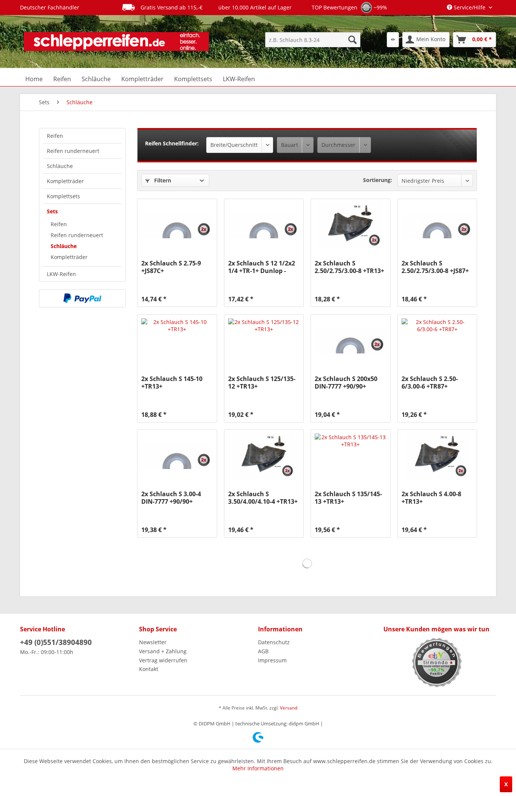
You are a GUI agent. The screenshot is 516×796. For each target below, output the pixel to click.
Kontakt (148, 669)
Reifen (55, 135)
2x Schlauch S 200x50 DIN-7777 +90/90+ (346, 382)
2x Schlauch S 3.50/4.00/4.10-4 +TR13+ (263, 497)
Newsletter (153, 642)
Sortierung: (377, 180)
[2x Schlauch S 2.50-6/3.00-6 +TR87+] (437, 341)
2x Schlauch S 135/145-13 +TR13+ (348, 497)
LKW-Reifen (61, 274)
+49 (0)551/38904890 (56, 642)
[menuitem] (312, 39)
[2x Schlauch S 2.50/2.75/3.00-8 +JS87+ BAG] (437, 225)
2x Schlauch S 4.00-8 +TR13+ (431, 497)
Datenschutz (274, 642)
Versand (288, 708)
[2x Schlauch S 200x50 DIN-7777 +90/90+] (350, 341)
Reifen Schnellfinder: (172, 143)
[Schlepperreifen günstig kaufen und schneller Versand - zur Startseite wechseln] (116, 41)
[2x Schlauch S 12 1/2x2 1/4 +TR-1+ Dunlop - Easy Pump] (264, 225)
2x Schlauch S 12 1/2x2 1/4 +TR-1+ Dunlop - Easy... (261, 267)
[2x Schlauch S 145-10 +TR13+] (177, 341)
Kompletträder (65, 181)
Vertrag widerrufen (163, 660)
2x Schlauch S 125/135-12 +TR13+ (261, 382)
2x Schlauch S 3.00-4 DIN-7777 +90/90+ (171, 497)
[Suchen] (352, 39)
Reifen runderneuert (73, 150)
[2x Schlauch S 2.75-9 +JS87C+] (177, 225)
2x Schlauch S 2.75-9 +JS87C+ (171, 267)
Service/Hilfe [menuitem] (469, 7)
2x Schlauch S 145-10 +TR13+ (171, 382)
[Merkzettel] (393, 39)
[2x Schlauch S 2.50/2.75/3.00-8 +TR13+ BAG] (350, 225)
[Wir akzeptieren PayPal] (82, 298)
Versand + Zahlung (163, 651)
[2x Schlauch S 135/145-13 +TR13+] (350, 456)
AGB (263, 651)
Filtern (162, 180)
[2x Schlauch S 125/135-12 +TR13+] (264, 341)
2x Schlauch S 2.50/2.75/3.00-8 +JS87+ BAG (435, 267)
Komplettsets (63, 196)
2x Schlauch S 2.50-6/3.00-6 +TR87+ (430, 382)
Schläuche (60, 166)
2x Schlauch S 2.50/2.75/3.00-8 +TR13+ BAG (349, 267)
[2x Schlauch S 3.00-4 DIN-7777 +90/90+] (177, 456)
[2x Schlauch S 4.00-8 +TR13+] (437, 456)
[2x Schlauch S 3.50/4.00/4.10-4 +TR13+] (264, 456)
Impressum (272, 660)
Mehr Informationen (258, 768)
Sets (52, 211)
